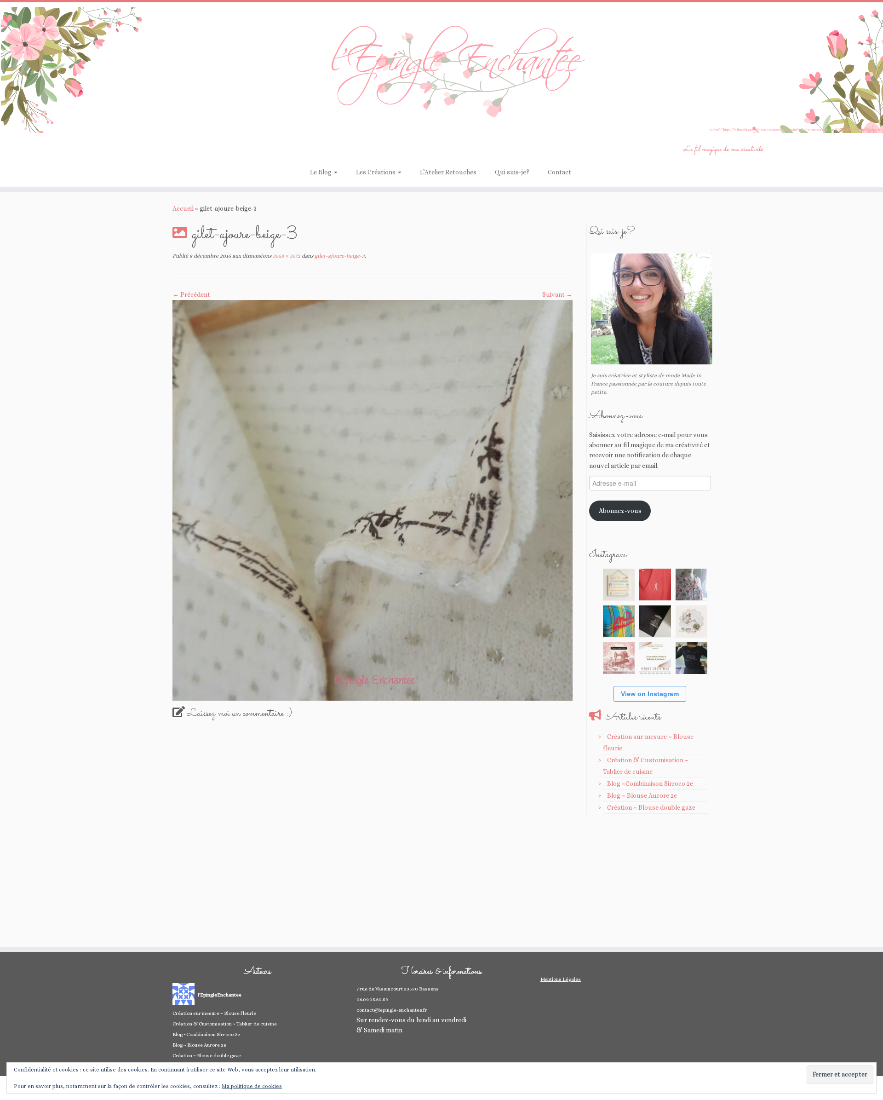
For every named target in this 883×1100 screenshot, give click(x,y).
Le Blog (321, 172)
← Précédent (191, 294)
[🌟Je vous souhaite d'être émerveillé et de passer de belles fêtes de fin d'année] (655, 658)
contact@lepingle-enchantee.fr (391, 1010)
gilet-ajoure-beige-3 (339, 256)
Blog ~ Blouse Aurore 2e (642, 795)
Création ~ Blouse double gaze (651, 807)
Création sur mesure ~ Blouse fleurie (214, 1013)
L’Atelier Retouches (448, 172)
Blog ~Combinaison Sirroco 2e (650, 783)
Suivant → (557, 294)
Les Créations (376, 172)
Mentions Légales (560, 979)
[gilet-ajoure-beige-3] (372, 499)
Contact (559, 172)
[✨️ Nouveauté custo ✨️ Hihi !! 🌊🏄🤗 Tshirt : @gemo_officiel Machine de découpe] (655, 584)
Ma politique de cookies (252, 1086)
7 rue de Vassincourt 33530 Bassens (397, 989)
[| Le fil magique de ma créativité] (441, 70)
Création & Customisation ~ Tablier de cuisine (224, 1024)
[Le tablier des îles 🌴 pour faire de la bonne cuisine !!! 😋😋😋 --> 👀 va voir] (619, 621)
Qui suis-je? (512, 172)
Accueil (183, 208)
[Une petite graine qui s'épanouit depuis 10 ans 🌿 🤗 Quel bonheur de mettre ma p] (691, 621)
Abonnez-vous (620, 510)
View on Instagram (650, 693)
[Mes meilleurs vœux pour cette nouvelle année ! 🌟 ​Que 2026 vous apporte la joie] (619, 658)
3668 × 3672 (285, 256)
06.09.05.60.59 (372, 999)
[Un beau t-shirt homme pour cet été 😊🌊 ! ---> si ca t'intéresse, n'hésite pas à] (655, 621)
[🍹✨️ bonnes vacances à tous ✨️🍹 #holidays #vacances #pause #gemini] (619, 584)
